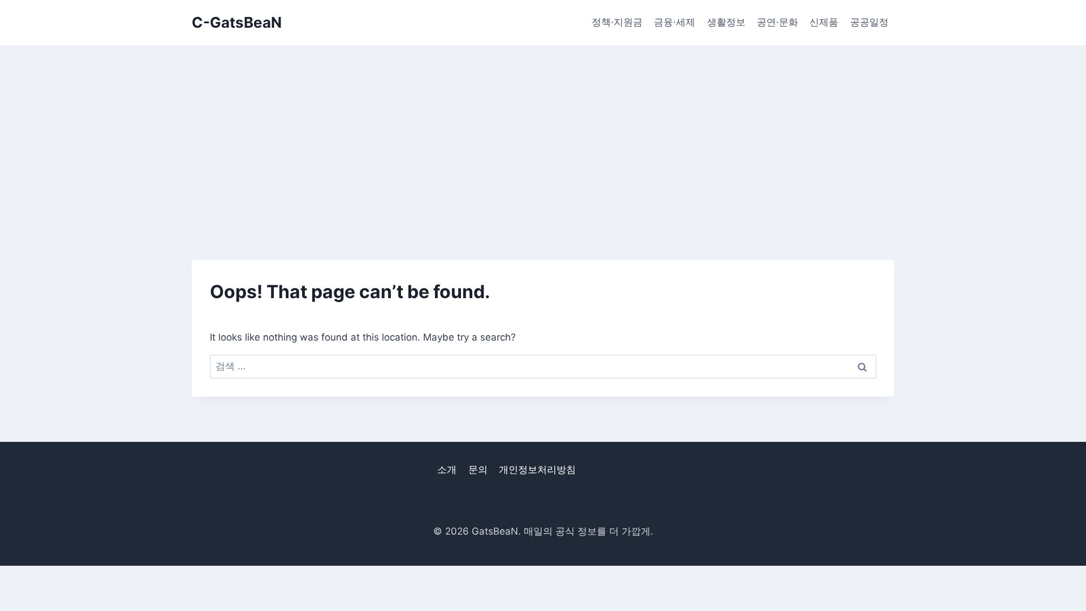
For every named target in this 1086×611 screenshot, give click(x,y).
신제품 (823, 22)
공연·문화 (777, 22)
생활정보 (726, 22)
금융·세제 (674, 22)
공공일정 (869, 22)
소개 (446, 469)
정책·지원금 (617, 22)
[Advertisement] (543, 130)
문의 (478, 469)
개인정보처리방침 (537, 469)
